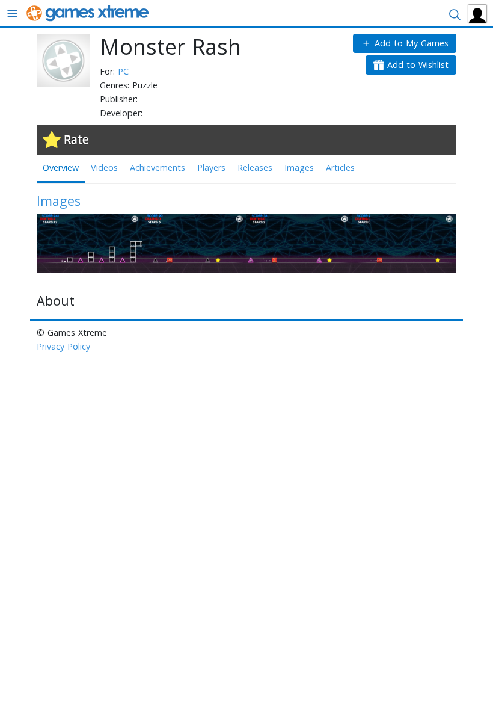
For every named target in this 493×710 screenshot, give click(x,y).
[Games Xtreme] (89, 12)
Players (211, 167)
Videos (104, 167)
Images (299, 167)
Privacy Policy (63, 346)
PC (123, 71)
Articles (340, 167)
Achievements (157, 167)
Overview (61, 167)
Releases (254, 167)
